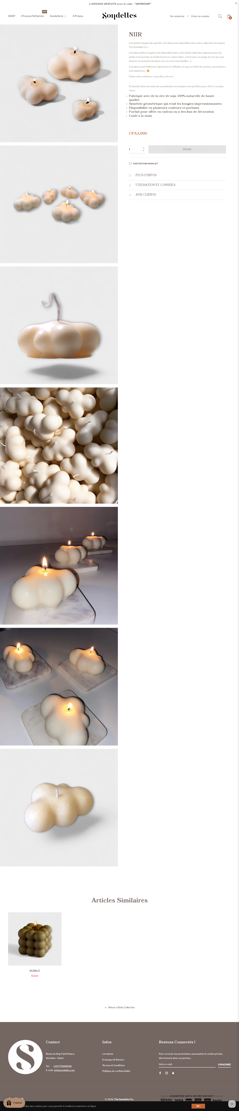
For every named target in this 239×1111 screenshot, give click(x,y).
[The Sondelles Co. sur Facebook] (160, 1073)
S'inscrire (224, 1064)
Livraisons (107, 1053)
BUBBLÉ (35, 970)
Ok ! (198, 1106)
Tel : (59, 1066)
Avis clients (145, 194)
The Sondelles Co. (124, 1099)
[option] (35, 950)
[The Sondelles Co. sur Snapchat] (173, 1073)
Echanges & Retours (113, 1059)
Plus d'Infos (146, 175)
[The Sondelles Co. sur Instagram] (166, 1073)
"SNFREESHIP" (143, 3)
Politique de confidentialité (116, 1071)
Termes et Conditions (113, 1065)
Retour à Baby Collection (121, 1007)
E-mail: (60, 1070)
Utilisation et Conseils (155, 185)
